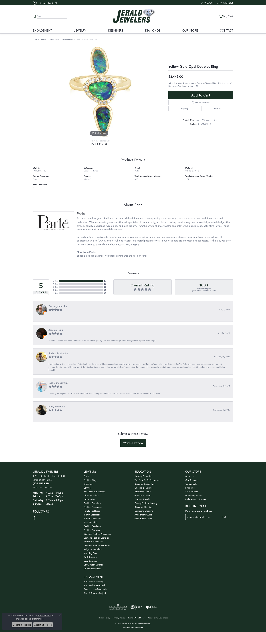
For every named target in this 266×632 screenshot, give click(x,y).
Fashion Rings (54, 39)
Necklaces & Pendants (116, 255)
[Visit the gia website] (137, 607)
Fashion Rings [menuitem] (90, 480)
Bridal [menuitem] (86, 476)
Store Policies (191, 491)
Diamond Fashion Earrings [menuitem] (96, 537)
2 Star (55, 290)
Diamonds (152, 30)
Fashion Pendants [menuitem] (92, 526)
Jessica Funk (55, 329)
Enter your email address (198, 511)
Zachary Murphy (57, 306)
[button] (207, 2)
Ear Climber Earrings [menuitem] (93, 564)
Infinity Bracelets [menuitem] (92, 514)
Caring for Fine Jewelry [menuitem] (146, 503)
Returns (217, 108)
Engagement (42, 30)
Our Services (191, 480)
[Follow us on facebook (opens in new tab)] (35, 3)
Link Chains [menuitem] (89, 499)
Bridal (80, 255)
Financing (190, 487)
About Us (189, 476)
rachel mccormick (58, 382)
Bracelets (89, 255)
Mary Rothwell (56, 406)
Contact (226, 30)
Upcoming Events (193, 495)
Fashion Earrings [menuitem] (92, 530)
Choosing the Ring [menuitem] (144, 487)
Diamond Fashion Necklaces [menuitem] (97, 533)
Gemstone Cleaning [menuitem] (144, 510)
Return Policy (104, 618)
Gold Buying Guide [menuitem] (143, 518)
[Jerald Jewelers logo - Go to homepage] (133, 16)
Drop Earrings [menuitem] (90, 560)
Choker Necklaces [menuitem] (92, 568)
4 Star (55, 284)
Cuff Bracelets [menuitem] (90, 557)
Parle (137, 170)
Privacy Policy (119, 618)
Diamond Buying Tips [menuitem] (145, 483)
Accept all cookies (43, 625)
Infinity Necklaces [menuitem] (92, 518)
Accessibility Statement (158, 618)
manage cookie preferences (30, 619)
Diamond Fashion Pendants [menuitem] (97, 545)
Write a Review (133, 443)
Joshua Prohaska (58, 353)
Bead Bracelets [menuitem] (91, 522)
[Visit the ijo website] (151, 607)
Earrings (99, 255)
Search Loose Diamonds (95, 589)
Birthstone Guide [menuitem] (143, 491)
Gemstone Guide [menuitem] (142, 495)
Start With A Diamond (94, 585)
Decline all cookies (22, 625)
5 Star (55, 281)
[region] (99, 90)
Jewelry (80, 30)
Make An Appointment (196, 499)
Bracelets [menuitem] (88, 483)
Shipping (184, 108)
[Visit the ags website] (118, 607)
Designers (115, 30)
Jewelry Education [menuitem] (143, 476)
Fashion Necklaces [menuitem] (93, 506)
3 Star (55, 287)
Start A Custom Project (95, 593)
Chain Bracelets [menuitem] (91, 495)
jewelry (43, 39)
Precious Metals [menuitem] (142, 499)
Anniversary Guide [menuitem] (143, 514)
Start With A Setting (93, 581)
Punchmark (138, 628)
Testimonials (191, 483)
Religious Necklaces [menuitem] (93, 541)
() (105, 281)
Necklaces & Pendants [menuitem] (94, 491)
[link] (48, 2)
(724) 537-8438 (99, 143)
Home (35, 39)
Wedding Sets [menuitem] (90, 553)
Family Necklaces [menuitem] (92, 510)
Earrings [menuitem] (88, 487)
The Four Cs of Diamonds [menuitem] (147, 480)
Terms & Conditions (136, 618)
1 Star (55, 293)
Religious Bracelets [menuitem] (93, 549)
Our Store (190, 30)
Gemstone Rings (67, 39)
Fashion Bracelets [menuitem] (92, 503)
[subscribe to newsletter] (224, 517)
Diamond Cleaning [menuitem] (143, 506)
